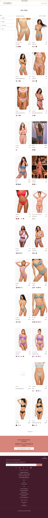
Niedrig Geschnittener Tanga (20, 78)
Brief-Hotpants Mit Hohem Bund (37, 112)
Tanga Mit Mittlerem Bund (20, 388)
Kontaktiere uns (24, 492)
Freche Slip (17, 353)
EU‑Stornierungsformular (24, 497)
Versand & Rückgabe (24, 488)
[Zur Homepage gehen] (7, 3)
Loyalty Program (24, 483)
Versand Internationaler (24, 490)
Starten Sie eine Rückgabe (24, 493)
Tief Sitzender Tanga (35, 353)
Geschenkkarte (24, 495)
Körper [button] (3, 21)
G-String (17, 147)
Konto (24, 482)
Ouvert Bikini (18, 44)
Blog (24, 503)
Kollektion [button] (4, 25)
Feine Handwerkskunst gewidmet (24, 448)
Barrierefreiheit (24, 505)
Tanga (17, 285)
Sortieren (44, 15)
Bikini (16, 181)
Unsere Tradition (24, 502)
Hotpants (33, 147)
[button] (16, 46)
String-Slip (33, 181)
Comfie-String (34, 216)
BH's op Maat (25, 0)
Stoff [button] (3, 28)
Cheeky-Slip (34, 44)
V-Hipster (17, 250)
